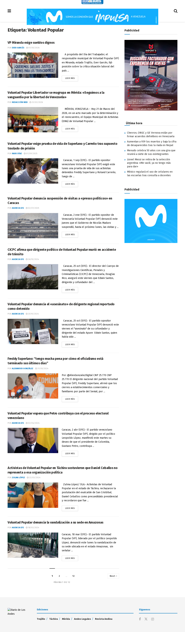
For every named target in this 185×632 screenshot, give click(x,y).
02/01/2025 (33, 208)
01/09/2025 (31, 153)
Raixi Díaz (17, 153)
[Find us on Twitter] (146, 619)
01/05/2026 (33, 48)
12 (73, 576)
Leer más (71, 77)
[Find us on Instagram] (152, 619)
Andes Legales (82, 619)
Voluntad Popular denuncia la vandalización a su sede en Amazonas (55, 522)
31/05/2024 (42, 368)
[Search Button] (175, 11)
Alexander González (22, 368)
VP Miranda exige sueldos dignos (31, 43)
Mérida (66, 619)
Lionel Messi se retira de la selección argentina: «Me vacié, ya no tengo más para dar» (149, 163)
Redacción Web (19, 102)
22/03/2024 (34, 477)
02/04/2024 (33, 423)
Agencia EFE (18, 208)
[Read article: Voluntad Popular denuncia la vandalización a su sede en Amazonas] (33, 545)
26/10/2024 (33, 259)
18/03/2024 (33, 527)
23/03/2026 (37, 102)
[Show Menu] (9, 11)
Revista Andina (103, 619)
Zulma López (18, 477)
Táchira (53, 619)
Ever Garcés (18, 48)
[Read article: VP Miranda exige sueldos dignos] (33, 65)
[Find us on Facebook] (140, 619)
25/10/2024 (33, 314)
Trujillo (41, 619)
